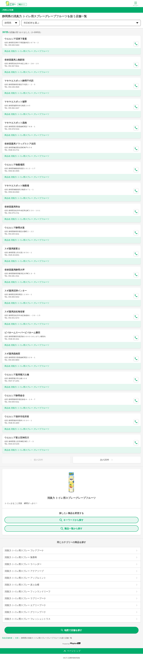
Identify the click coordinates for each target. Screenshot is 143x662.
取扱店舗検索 (7, 638)
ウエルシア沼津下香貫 (15, 39)
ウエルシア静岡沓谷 (14, 395)
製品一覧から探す (73, 528)
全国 (16, 638)
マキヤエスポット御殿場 (16, 185)
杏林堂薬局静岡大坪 (14, 269)
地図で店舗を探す (73, 630)
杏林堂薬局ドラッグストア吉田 (20, 143)
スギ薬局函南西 (12, 353)
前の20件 (38, 460)
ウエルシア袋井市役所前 (16, 416)
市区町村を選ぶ (31, 23)
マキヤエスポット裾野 (15, 101)
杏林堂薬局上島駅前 (14, 60)
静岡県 (8, 23)
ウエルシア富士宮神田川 (16, 437)
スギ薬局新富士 (12, 248)
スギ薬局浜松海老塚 (14, 311)
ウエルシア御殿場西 (14, 164)
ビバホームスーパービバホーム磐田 (22, 332)
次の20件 (104, 460)
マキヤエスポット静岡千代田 (19, 80)
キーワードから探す (73, 520)
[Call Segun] (136, 43)
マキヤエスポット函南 (15, 123)
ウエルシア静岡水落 (14, 227)
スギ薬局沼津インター (15, 290)
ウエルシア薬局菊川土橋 (16, 374)
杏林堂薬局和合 (12, 206)
